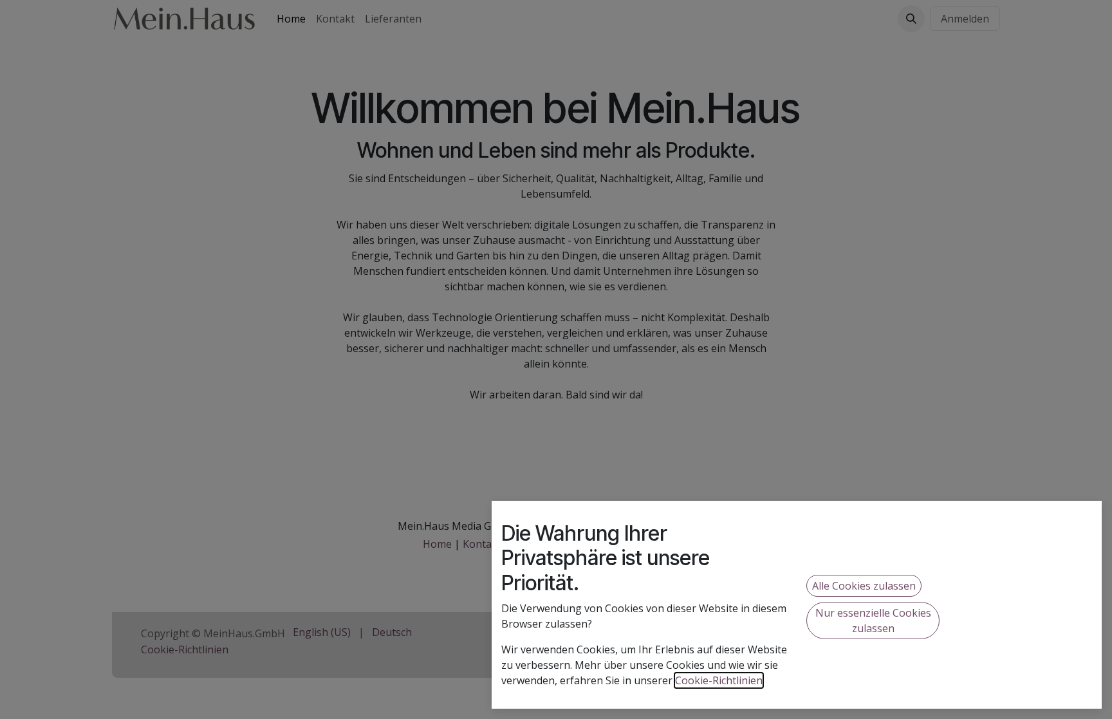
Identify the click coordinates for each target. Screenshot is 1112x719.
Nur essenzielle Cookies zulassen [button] (873, 620)
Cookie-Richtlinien (719, 680)
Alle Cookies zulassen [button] (864, 586)
